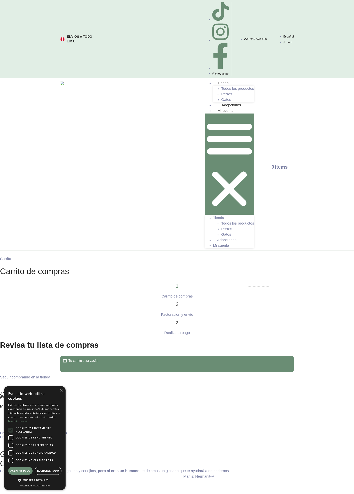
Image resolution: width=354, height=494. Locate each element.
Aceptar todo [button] (20, 470)
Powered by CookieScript (35, 485)
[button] (229, 164)
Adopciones (231, 105)
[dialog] (35, 438)
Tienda (223, 83)
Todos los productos (237, 88)
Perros (226, 94)
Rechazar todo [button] (48, 470)
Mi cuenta (226, 111)
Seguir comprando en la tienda (25, 377)
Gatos (226, 100)
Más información (18, 421)
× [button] (60, 390)
